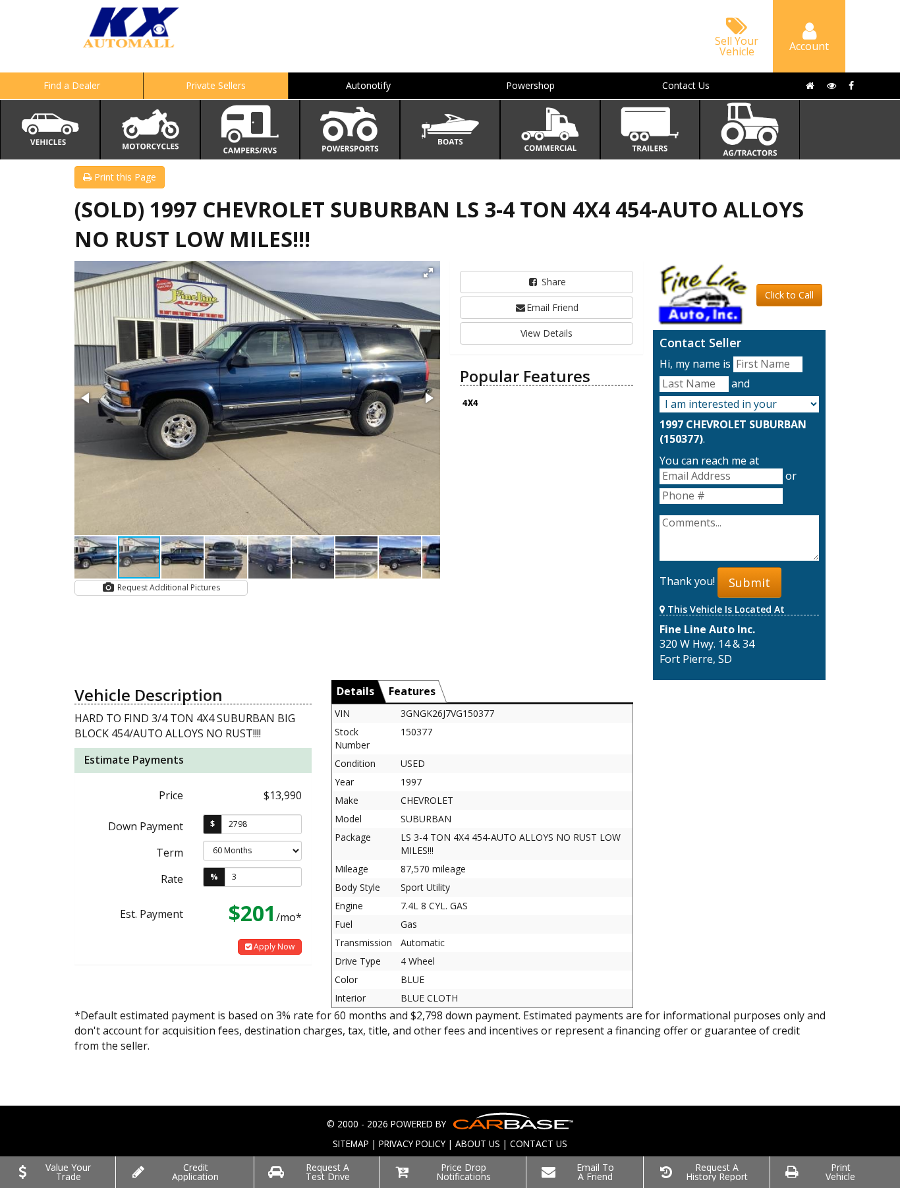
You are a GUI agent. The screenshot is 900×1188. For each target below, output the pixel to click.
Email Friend (552, 307)
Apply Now (273, 946)
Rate (172, 879)
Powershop (530, 85)
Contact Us (686, 85)
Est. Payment (151, 914)
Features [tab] (412, 691)
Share (552, 281)
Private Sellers (216, 85)
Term (169, 852)
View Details (546, 333)
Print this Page (124, 177)
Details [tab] (355, 691)
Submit (749, 582)
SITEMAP (351, 1143)
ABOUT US (477, 1143)
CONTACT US (538, 1143)
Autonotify (368, 85)
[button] (428, 272)
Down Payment (145, 826)
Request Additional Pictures (167, 587)
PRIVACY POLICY (412, 1143)
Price (171, 795)
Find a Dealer (71, 85)
